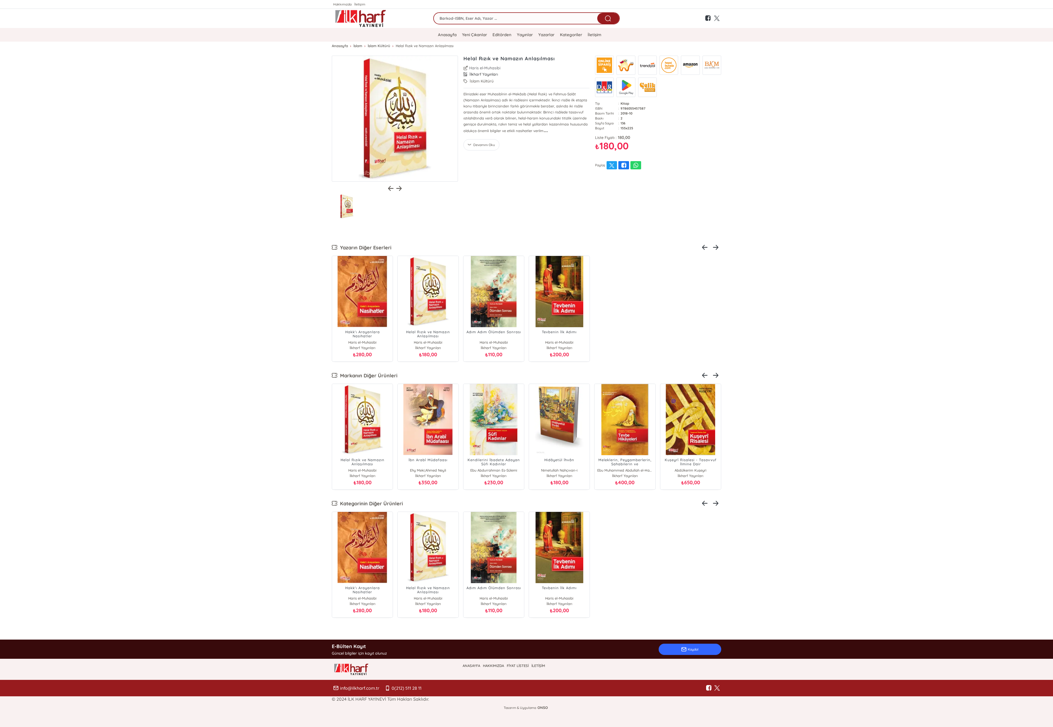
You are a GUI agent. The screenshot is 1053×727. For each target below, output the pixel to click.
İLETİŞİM (538, 665)
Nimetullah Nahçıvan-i (559, 470)
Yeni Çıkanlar (474, 34)
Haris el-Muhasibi (484, 68)
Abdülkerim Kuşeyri (690, 470)
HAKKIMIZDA (493, 665)
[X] (717, 688)
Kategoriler (571, 34)
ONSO (542, 707)
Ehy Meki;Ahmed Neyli (428, 470)
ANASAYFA (471, 665)
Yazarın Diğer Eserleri (364, 247)
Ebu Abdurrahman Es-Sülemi (493, 470)
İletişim (359, 4)
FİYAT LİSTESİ (518, 665)
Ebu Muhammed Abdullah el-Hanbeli (624, 470)
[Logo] (360, 18)
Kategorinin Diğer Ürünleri (370, 503)
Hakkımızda (342, 4)
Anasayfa (447, 34)
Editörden (501, 34)
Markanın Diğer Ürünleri (367, 375)
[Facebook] (709, 688)
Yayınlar (525, 34)
